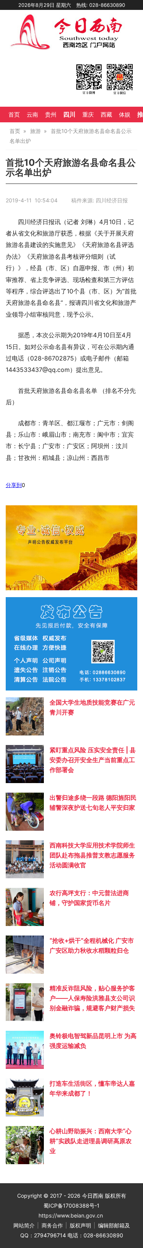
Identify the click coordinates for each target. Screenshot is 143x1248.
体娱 (124, 114)
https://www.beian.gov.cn (71, 1215)
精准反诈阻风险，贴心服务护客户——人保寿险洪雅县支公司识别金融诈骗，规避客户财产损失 (92, 998)
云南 (32, 114)
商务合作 (52, 1225)
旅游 (35, 131)
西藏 (106, 114)
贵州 (50, 114)
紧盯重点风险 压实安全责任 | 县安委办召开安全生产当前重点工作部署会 (93, 760)
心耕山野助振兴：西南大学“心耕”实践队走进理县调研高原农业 (91, 1141)
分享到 (14, 485)
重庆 (88, 114)
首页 (14, 114)
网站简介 (24, 1225)
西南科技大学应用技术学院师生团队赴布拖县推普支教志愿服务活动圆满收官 (92, 855)
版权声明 (80, 1225)
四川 (69, 114)
